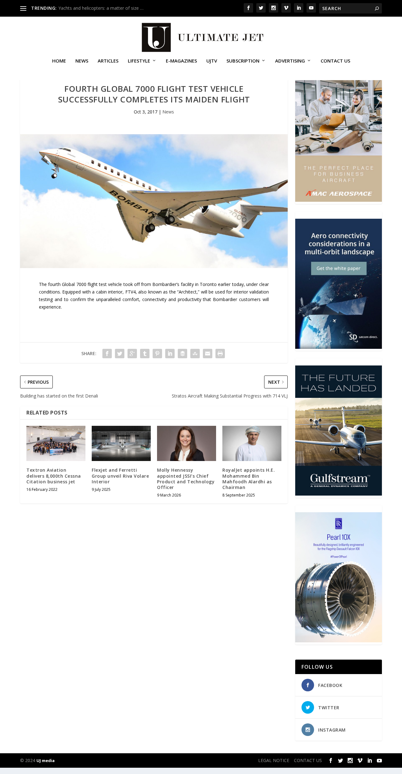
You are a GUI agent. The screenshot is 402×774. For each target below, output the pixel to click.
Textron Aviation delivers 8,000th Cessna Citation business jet (53, 475)
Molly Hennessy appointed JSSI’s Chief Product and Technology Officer (186, 478)
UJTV (211, 61)
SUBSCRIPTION (242, 61)
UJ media (45, 760)
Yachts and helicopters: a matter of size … (101, 8)
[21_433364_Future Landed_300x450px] (338, 494)
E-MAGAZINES (181, 61)
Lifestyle (139, 61)
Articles (108, 61)
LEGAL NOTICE (273, 760)
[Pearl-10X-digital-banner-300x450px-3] (338, 641)
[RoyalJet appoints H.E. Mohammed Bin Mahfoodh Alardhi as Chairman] (251, 443)
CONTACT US (335, 61)
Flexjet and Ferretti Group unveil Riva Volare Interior (120, 475)
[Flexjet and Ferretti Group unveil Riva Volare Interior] (121, 443)
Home (59, 61)
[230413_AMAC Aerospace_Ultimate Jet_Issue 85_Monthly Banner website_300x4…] (338, 200)
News (81, 61)
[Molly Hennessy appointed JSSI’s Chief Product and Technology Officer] (186, 443)
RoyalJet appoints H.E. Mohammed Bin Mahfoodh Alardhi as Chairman (248, 478)
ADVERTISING (290, 61)
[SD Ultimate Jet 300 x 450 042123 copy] (338, 347)
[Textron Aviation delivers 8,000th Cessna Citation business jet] (55, 443)
